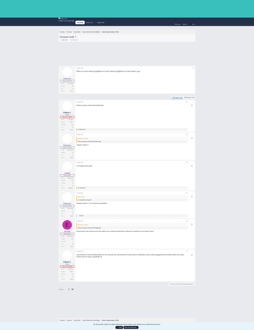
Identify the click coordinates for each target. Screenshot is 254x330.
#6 (187, 221)
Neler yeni (89, 22)
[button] (94, 22)
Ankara (71, 129)
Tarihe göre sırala (177, 97)
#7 (187, 251)
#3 (187, 134)
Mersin (71, 90)
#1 (193, 68)
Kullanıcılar (100, 22)
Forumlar (80, 22)
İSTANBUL (70, 188)
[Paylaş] (190, 68)
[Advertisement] (127, 48)
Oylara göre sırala (189, 97)
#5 (187, 193)
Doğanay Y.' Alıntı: (83, 138)
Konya (71, 246)
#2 (187, 102)
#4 (187, 162)
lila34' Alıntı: (81, 197)
